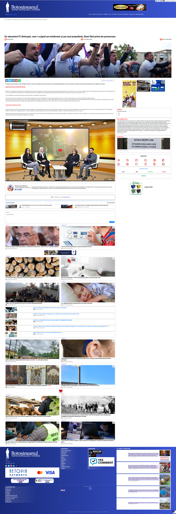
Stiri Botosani (9, 19)
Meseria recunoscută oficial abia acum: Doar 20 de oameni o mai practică (50, 307)
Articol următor (110, 202)
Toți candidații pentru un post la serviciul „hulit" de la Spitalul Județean (35, 205)
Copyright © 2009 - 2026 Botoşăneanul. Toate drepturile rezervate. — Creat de (88, 511)
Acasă (6, 19)
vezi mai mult (121, 133)
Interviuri (64, 460)
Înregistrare (173, 1)
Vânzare (164, 171)
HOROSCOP (143, 156)
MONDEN (106, 14)
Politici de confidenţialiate (12, 497)
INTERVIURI (94, 14)
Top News (63, 395)
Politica (7, 225)
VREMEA (143, 175)
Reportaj (64, 458)
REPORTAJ (100, 14)
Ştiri (62, 457)
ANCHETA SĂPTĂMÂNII (122, 14)
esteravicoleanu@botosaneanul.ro (22, 187)
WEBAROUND (105, 511)
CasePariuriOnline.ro (86, 486)
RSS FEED (8, 500)
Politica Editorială (66, 466)
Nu (119, 114)
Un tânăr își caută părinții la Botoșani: (52, 320)
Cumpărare (150, 171)
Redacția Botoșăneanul (21, 186)
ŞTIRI (90, 14)
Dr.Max (89, 487)
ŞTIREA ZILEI (132, 14)
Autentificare (167, 1)
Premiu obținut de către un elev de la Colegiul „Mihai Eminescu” (47, 332)
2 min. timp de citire (87, 39)
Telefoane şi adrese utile (11, 495)
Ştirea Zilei (64, 452)
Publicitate (8, 490)
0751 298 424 (8, 461)
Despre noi (8, 489)
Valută (123, 171)
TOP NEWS (114, 14)
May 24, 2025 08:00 (166, 39)
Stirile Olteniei (90, 489)
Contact (8, 492)
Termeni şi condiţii (10, 498)
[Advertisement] (87, 28)
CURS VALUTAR (143, 168)
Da (118, 113)
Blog (63, 462)
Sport (63, 465)
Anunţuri (8, 493)
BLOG (110, 14)
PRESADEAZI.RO (90, 486)
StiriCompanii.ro (90, 488)
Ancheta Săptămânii (66, 450)
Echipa (63, 468)
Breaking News (65, 455)
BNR (137, 171)
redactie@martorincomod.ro (10, 463)
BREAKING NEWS (140, 14)
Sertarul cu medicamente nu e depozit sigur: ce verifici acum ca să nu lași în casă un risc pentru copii (56, 313)
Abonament (8, 501)
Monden (63, 463)
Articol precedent (10, 202)
